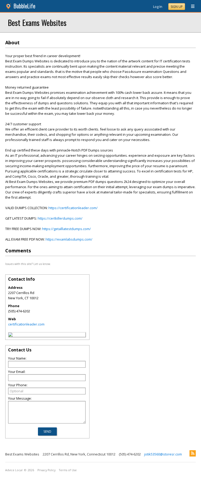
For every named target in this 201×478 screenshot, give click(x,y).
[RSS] (192, 453)
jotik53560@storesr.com (163, 454)
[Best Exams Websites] (10, 335)
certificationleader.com (26, 324)
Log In (157, 6)
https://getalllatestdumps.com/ (66, 228)
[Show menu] (191, 6)
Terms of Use (68, 470)
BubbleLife (24, 6)
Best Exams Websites (37, 22)
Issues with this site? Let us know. (28, 264)
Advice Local (14, 470)
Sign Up (177, 6)
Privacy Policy (46, 470)
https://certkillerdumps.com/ (60, 218)
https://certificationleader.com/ (73, 207)
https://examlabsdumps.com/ (69, 239)
